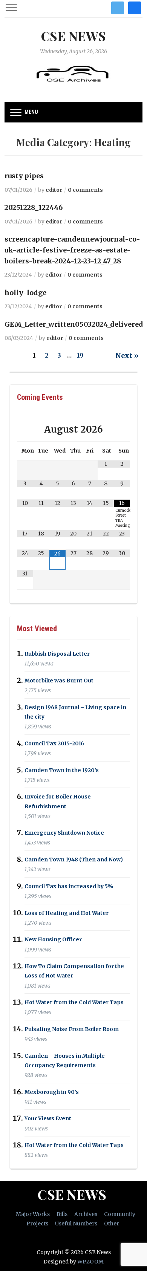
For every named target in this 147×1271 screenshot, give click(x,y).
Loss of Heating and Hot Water (66, 913)
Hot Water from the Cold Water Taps (74, 1002)
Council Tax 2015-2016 (54, 743)
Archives (85, 1214)
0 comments (85, 190)
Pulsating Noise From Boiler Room (71, 1029)
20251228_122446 (34, 207)
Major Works (33, 1214)
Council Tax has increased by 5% (68, 886)
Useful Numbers (76, 1223)
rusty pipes (24, 175)
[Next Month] (122, 429)
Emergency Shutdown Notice (64, 832)
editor (54, 190)
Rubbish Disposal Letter (57, 653)
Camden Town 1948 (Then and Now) (73, 859)
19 (80, 355)
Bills (62, 1214)
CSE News (73, 35)
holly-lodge (25, 292)
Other (111, 1223)
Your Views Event (47, 1118)
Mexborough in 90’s (51, 1092)
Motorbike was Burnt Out (58, 680)
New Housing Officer (53, 939)
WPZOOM (90, 1261)
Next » (127, 355)
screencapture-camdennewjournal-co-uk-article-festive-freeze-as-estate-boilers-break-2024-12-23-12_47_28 (72, 250)
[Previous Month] (25, 429)
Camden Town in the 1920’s (61, 770)
